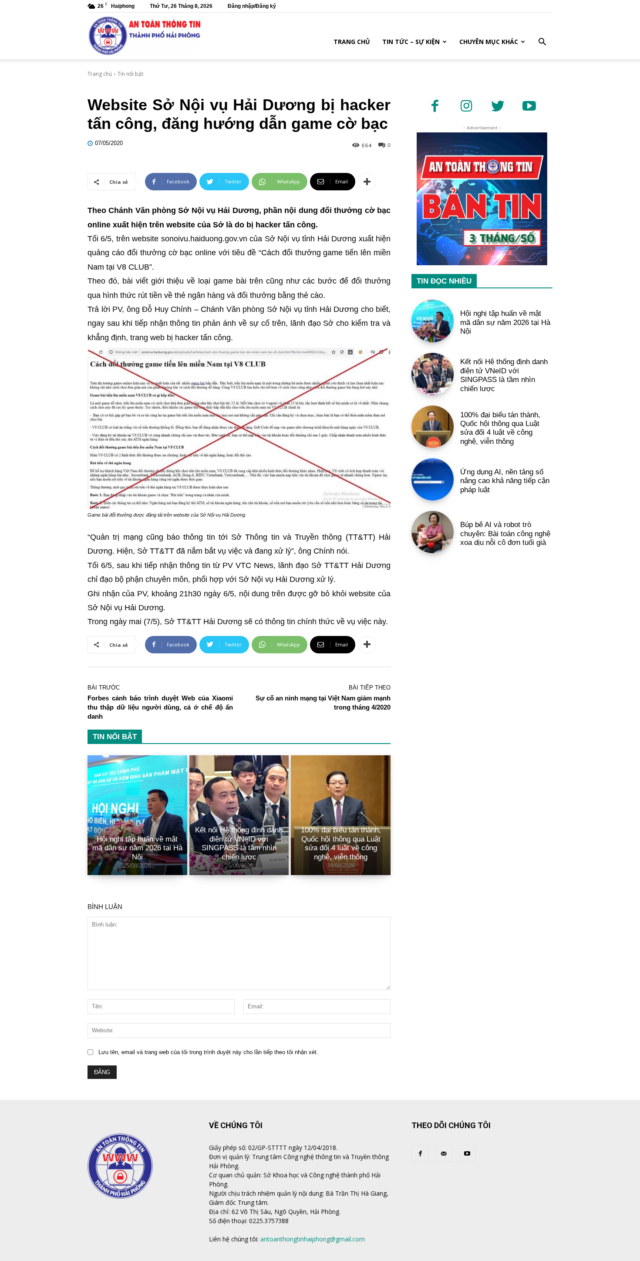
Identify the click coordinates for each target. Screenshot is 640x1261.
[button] (542, 43)
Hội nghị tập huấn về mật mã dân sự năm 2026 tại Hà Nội (137, 848)
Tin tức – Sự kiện (411, 41)
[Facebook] (434, 106)
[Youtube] (528, 106)
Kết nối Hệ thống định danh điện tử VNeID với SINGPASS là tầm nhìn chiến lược (239, 843)
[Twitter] (497, 106)
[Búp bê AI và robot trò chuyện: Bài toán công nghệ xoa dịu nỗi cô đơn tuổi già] (432, 532)
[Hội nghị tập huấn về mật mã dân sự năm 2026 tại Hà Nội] (137, 815)
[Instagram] (466, 106)
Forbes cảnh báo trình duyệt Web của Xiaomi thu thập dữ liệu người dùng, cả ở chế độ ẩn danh (160, 707)
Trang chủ (351, 41)
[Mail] (443, 1154)
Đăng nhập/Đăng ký (252, 6)
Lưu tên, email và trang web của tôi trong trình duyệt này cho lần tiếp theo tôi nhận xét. (208, 1052)
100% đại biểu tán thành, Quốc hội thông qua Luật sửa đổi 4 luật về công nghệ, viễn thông (341, 843)
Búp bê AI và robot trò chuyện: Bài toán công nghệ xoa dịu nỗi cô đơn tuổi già (505, 534)
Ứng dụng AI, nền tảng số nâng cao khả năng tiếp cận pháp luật (504, 481)
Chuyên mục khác (488, 41)
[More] (367, 181)
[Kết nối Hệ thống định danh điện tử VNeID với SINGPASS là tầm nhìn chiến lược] (432, 374)
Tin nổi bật (130, 74)
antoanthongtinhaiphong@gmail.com (312, 1239)
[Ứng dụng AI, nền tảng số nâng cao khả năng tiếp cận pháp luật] (432, 479)
